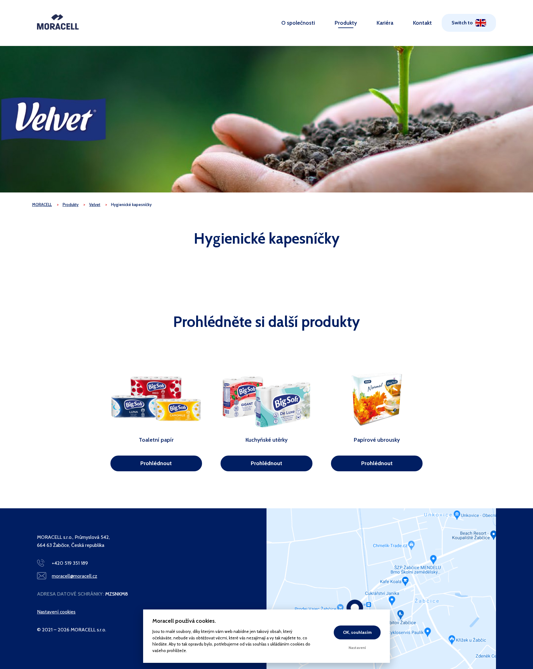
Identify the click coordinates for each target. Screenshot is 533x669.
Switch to (462, 23)
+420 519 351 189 (70, 563)
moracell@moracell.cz (74, 576)
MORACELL (42, 204)
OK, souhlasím (357, 632)
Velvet (94, 204)
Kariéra (385, 22)
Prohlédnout (156, 463)
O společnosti (298, 22)
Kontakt (422, 22)
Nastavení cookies (56, 612)
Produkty (346, 22)
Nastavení (357, 647)
